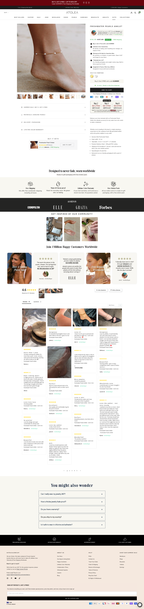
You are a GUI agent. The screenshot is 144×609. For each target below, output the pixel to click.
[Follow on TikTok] (19, 578)
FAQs (90, 556)
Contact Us (91, 559)
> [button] (80, 470)
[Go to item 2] (24, 96)
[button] (54, 229)
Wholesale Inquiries (62, 570)
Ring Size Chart (93, 575)
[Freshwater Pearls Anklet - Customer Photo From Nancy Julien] (41, 291)
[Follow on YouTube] (15, 578)
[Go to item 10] (67, 96)
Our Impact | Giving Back (63, 559)
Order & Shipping (93, 564)
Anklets (106, 17)
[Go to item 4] (35, 96)
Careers (59, 573)
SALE (38, 17)
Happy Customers (62, 562)
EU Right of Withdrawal (95, 578)
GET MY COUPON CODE (72, 598)
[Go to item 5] (40, 96)
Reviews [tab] (25, 301)
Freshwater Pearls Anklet (30, 361)
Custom (31, 17)
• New (46, 17)
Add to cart (67, 145)
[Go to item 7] (51, 96)
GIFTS (114, 17)
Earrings (84, 17)
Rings (121, 559)
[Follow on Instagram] (7, 578)
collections (125, 17)
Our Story (59, 556)
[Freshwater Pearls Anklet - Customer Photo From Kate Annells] (41, 296)
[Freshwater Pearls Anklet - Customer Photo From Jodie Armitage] (47, 291)
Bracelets (95, 17)
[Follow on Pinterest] (11, 578)
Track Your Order (93, 562)
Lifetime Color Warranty (63, 564)
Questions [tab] (36, 301)
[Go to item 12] (78, 96)
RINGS (66, 17)
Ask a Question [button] (102, 290)
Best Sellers (19, 17)
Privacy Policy (92, 573)
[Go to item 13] (83, 96)
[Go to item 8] (56, 96)
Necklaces (56, 17)
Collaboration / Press (62, 567)
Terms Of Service (93, 570)
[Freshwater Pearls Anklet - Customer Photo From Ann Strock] (54, 291)
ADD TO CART (107, 90)
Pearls (74, 17)
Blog (58, 575)
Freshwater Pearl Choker (46, 142)
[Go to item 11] (72, 96)
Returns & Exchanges (94, 567)
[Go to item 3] (30, 96)
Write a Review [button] (116, 290)
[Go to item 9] (62, 96)
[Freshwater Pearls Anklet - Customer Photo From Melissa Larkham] (60, 291)
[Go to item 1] (19, 96)
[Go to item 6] (46, 96)
